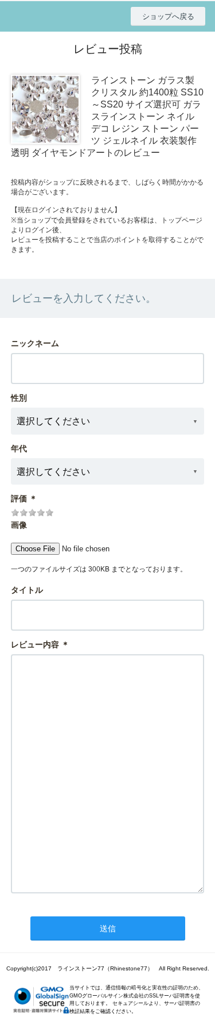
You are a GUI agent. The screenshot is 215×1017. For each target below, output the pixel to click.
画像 (19, 524)
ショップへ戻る (168, 16)
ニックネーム (35, 343)
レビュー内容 (35, 644)
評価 (19, 498)
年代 (19, 448)
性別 (19, 397)
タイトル (27, 589)
